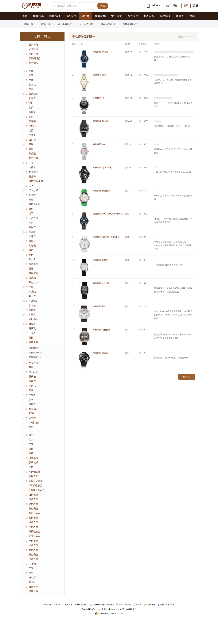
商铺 (192, 16)
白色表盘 (33, 494)
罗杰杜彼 (33, 282)
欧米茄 (32, 305)
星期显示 (33, 591)
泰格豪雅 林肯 (99, 144)
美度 (31, 287)
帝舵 (31, 144)
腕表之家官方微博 (167, 605)
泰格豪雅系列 (35, 348)
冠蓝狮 (32, 176)
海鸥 (31, 209)
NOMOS (33, 301)
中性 (31, 444)
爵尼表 (32, 227)
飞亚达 (32, 163)
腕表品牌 (100, 16)
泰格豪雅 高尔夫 (100, 260)
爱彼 (31, 70)
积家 (31, 222)
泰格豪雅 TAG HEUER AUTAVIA (107, 214)
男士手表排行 (65, 24)
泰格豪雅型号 (35, 357)
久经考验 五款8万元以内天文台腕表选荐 (172, 172)
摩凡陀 (32, 291)
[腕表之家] (31, 6)
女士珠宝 (116, 16)
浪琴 (31, 250)
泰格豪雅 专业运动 (101, 283)
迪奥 (31, 149)
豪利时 (32, 195)
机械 (31, 467)
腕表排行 (45, 24)
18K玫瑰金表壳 (37, 490)
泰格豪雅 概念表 (100, 353)
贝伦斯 (32, 139)
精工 (31, 213)
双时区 (32, 582)
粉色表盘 (33, 522)
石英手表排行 (129, 24)
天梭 (31, 337)
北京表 (32, 98)
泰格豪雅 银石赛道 (101, 329)
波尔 (31, 116)
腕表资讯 (38, 16)
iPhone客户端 (98, 605)
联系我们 (57, 605)
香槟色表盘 (34, 531)
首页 (25, 16)
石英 (31, 453)
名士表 (32, 296)
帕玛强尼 (33, 319)
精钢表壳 (33, 476)
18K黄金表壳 (35, 485)
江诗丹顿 (33, 218)
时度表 (32, 324)
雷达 (31, 268)
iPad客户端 (109, 605)
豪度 (31, 199)
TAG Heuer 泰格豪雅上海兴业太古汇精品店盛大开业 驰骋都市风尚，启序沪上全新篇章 (173, 315)
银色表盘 (33, 504)
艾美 (31, 89)
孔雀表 (32, 245)
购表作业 (165, 16)
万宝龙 (32, 367)
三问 (31, 568)
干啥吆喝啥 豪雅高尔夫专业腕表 (169, 265)
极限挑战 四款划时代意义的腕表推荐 (171, 357)
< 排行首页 (42, 36)
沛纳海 (32, 314)
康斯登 (32, 241)
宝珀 (31, 103)
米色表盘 (33, 540)
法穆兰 (32, 167)
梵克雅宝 (33, 172)
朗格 (31, 255)
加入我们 (68, 605)
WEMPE (33, 372)
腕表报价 (70, 16)
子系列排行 (34, 58)
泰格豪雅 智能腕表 (101, 190)
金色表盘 (33, 527)
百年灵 (32, 112)
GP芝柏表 (34, 422)
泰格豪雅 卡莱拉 (100, 51)
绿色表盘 (33, 559)
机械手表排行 (108, 24)
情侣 (31, 448)
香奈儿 (32, 385)
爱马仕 (32, 75)
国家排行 (33, 44)
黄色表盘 (33, 550)
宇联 (31, 399)
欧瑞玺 (32, 310)
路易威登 (33, 273)
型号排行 (33, 63)
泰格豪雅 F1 (98, 98)
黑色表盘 (33, 499)
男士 (31, 435)
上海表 (32, 333)
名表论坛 (149, 16)
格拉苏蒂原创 (36, 181)
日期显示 (33, 586)
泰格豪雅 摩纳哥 (100, 121)
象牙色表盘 (34, 536)
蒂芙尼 (32, 153)
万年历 (32, 577)
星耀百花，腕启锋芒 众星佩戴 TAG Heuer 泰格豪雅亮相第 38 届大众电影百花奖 (172, 245)
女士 (31, 439)
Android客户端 (125, 605)
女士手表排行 (86, 24)
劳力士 (32, 259)
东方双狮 (33, 158)
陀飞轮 (32, 563)
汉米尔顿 (33, 190)
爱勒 (31, 80)
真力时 (32, 418)
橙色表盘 (33, 554)
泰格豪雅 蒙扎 (99, 306)
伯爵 (31, 130)
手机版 (138, 605)
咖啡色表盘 (34, 513)
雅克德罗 (33, 408)
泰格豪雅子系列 (36, 352)
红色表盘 (33, 545)
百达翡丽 (33, 93)
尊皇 (31, 427)
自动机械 (33, 458)
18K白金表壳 (35, 481)
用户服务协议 (80, 605)
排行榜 (86, 16)
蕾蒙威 (32, 278)
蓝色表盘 (33, 517)
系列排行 (33, 54)
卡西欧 (32, 232)
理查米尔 (33, 264)
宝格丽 (32, 126)
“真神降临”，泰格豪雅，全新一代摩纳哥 (172, 126)
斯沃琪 (32, 328)
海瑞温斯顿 (34, 204)
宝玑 (31, 107)
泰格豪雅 (33, 342)
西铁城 (32, 381)
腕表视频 (54, 16)
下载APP (155, 5)
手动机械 (33, 462)
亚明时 (32, 413)
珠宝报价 (132, 16)
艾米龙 (32, 84)
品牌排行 (28, 24)
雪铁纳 (32, 376)
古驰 (31, 186)
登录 (186, 5)
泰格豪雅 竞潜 (99, 75)
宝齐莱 (32, 121)
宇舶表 (32, 395)
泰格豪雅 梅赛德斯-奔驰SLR (106, 237)
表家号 (180, 16)
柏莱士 (32, 135)
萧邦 (31, 390)
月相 (31, 573)
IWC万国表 (34, 362)
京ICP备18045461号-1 (127, 609)
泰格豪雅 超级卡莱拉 (102, 167)
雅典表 (32, 404)
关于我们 (47, 605)
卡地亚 (32, 236)
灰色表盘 (33, 508)
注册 (195, 5)
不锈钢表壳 (34, 471)
